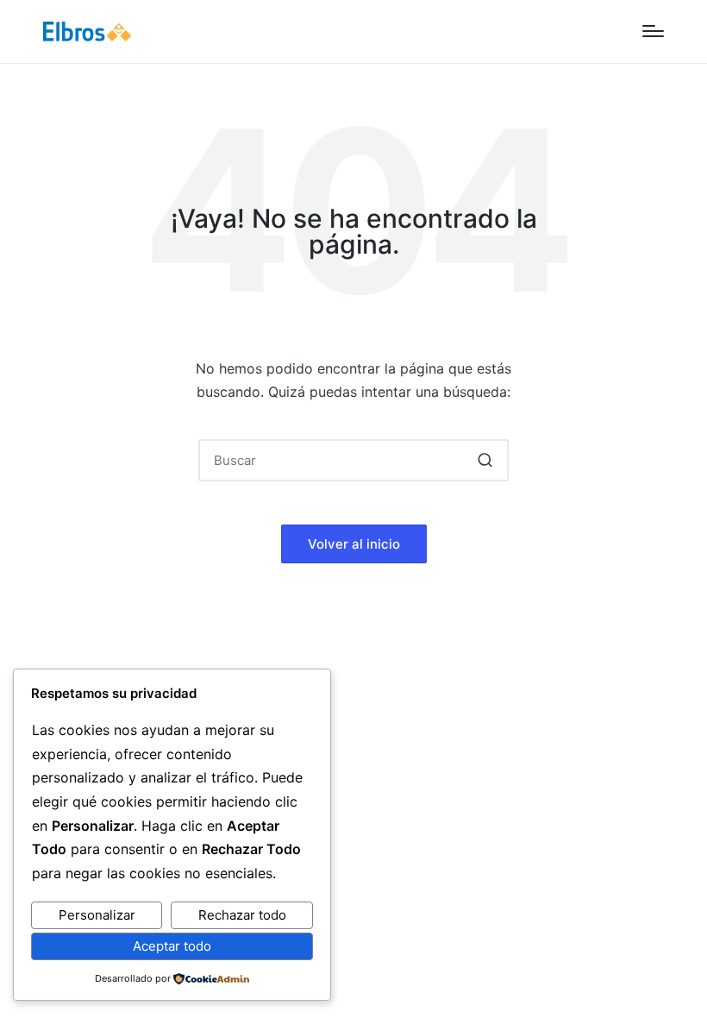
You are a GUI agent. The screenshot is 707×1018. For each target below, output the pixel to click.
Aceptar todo (172, 946)
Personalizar (97, 915)
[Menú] (653, 31)
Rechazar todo (242, 915)
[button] (485, 460)
